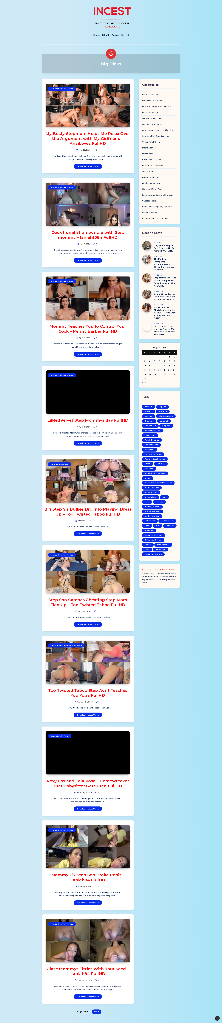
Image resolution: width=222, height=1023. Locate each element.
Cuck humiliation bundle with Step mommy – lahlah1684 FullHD (87, 235)
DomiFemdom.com (150, 576)
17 (145, 370)
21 (164, 370)
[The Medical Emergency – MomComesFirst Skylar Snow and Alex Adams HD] (146, 259)
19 (155, 370)
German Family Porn (152, 124)
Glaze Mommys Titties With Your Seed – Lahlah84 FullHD (88, 971)
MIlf (164, 497)
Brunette (163, 411)
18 (150, 370)
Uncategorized (149, 201)
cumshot (164, 421)
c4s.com (149, 416)
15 (169, 365)
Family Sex (149, 450)
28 (164, 374)
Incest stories (151, 492)
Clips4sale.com (166, 416)
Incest (147, 478)
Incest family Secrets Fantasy (158, 483)
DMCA (105, 35)
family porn (150, 435)
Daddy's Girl (150, 426)
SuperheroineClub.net (152, 579)
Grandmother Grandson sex (155, 136)
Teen (147, 549)
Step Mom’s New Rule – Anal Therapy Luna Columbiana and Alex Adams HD (165, 282)
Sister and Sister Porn (152, 189)
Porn (147, 526)
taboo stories (163, 545)
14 (165, 365)
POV (158, 526)
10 (145, 365)
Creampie (149, 421)
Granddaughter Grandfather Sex (157, 130)
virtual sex (160, 549)
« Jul (144, 382)
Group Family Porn (60, 736)
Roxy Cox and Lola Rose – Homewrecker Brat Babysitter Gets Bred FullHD (88, 783)
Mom (147, 502)
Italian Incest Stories (151, 159)
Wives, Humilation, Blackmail (155, 218)
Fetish (147, 464)
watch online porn (153, 554)
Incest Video (150, 497)
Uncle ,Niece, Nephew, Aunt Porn (66, 645)
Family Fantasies (152, 430)
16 (174, 365)
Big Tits (162, 407)
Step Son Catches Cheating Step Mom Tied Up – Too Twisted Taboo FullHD (87, 602)
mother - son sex (152, 511)
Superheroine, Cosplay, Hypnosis (157, 195)
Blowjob (148, 411)
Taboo (148, 545)
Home (96, 35)
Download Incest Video (88, 166)
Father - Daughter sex (155, 459)
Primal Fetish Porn (150, 177)
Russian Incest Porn (151, 183)
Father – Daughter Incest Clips (156, 106)
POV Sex (170, 526)
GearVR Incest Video (152, 118)
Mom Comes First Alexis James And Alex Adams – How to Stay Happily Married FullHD (165, 312)
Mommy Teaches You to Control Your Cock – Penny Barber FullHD (87, 329)
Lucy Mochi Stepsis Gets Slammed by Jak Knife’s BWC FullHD (165, 248)
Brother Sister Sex (59, 464)
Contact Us (118, 35)
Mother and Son (152, 516)
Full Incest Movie (150, 112)
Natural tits (150, 521)
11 (149, 365)
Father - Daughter (153, 454)
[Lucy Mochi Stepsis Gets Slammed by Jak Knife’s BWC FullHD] (146, 245)
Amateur (149, 407)
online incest (167, 521)
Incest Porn (147, 153)
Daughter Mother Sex (152, 100)
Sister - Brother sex (153, 535)
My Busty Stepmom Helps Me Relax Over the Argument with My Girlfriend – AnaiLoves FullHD (88, 138)
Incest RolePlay (152, 488)
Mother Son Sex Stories (62, 89)
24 (145, 374)
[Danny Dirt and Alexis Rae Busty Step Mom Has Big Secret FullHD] (146, 294)
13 (159, 365)
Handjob (161, 464)
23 (174, 370)
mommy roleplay (152, 507)
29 (169, 374)
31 (145, 379)
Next (96, 1012)
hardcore (149, 468)
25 (150, 374)
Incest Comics (149, 148)
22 (169, 370)
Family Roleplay (152, 440)
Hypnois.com (148, 573)
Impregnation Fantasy (155, 473)
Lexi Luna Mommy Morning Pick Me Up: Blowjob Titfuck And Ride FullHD (164, 330)
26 (154, 374)
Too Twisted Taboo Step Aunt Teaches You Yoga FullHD (87, 693)
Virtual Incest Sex (150, 212)
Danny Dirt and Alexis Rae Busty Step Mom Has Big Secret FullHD (165, 296)
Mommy (159, 502)
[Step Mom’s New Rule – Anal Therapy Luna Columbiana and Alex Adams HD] (146, 278)
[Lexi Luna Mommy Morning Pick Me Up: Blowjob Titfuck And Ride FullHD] (146, 326)
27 (160, 374)
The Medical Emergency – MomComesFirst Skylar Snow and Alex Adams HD (165, 264)
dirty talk (166, 426)
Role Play (149, 530)
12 (155, 365)
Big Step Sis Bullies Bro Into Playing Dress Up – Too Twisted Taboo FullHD (87, 512)
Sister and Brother (153, 540)
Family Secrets (151, 445)
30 (174, 374)
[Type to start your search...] (128, 36)
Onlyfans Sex (148, 171)
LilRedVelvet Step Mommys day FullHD (87, 420)
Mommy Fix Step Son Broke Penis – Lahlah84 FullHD (87, 877)
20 (159, 370)
